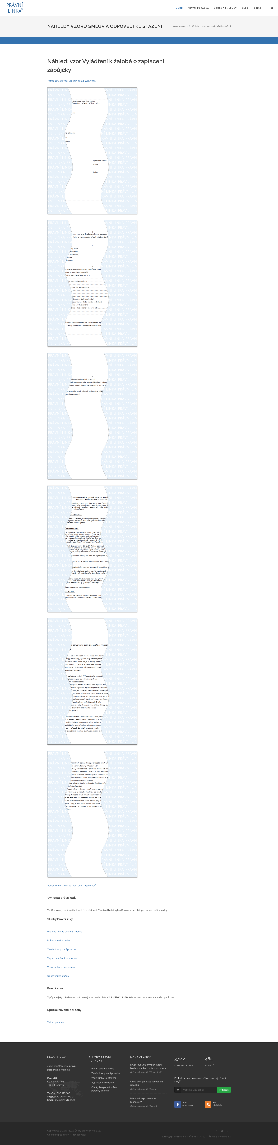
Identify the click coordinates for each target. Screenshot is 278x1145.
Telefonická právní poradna (105, 1073)
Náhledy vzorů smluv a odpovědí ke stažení (211, 26)
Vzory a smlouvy (180, 26)
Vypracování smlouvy (102, 1082)
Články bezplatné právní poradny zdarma (104, 1089)
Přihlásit (224, 1089)
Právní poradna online (102, 1068)
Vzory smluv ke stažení (103, 1077)
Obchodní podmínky (58, 1134)
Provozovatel (79, 1134)
